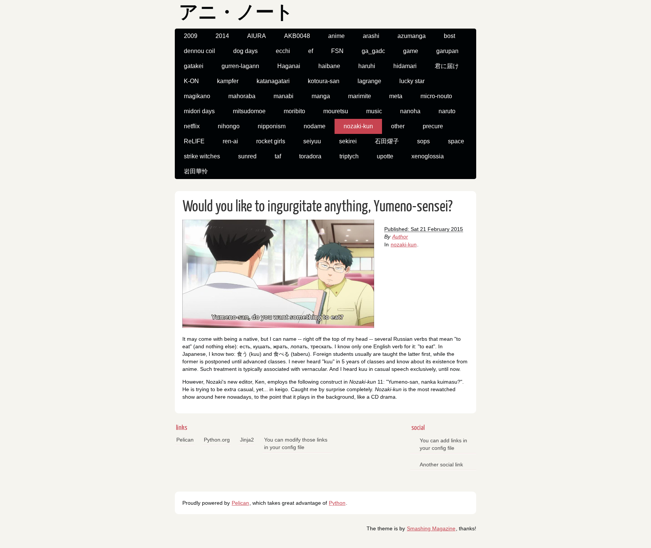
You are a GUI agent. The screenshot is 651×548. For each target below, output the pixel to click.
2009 (190, 36)
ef (310, 51)
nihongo (229, 126)
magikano (197, 96)
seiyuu (312, 141)
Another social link (441, 464)
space (456, 141)
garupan (447, 51)
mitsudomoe (249, 111)
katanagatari (273, 81)
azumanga (411, 36)
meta (395, 96)
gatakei (193, 66)
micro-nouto (436, 96)
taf (278, 156)
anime (336, 36)
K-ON (191, 81)
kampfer (227, 81)
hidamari (405, 66)
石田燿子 (387, 141)
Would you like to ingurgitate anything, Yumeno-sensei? (317, 207)
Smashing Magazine (431, 528)
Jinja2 (247, 440)
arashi (371, 36)
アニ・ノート (236, 13)
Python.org (217, 440)
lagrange (369, 81)
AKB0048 (297, 36)
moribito (294, 111)
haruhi (366, 66)
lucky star (412, 81)
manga (321, 96)
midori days (199, 111)
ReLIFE (194, 141)
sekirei (348, 141)
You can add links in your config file (443, 444)
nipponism (272, 126)
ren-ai (230, 141)
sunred (247, 156)
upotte (385, 156)
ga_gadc (373, 51)
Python (337, 503)
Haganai (288, 66)
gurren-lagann (240, 66)
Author (400, 237)
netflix (192, 126)
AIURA (256, 36)
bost (449, 36)
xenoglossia (427, 156)
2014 (222, 36)
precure (433, 126)
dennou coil (199, 51)
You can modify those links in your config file (295, 443)
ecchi (283, 51)
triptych (349, 156)
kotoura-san (323, 81)
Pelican (185, 440)
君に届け (447, 66)
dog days (245, 51)
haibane (329, 66)
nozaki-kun (358, 126)
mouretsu (335, 111)
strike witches (202, 156)
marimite (359, 96)
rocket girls (270, 141)
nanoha (410, 111)
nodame (315, 126)
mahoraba (241, 96)
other (398, 126)
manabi (283, 96)
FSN (337, 51)
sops (423, 141)
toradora (310, 156)
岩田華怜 (196, 171)
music (374, 111)
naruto (447, 111)
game (410, 51)
